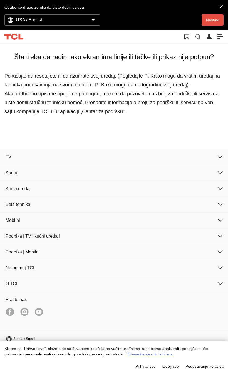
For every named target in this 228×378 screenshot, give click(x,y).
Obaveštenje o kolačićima (150, 354)
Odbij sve (170, 366)
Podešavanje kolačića (204, 366)
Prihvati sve (145, 366)
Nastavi (212, 20)
